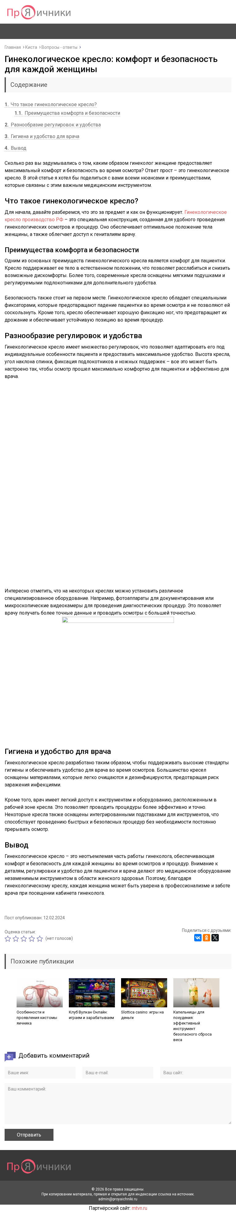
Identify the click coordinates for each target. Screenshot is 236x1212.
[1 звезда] (9, 939)
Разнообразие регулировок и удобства (53, 125)
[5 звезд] (41, 939)
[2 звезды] (17, 939)
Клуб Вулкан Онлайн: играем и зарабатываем (91, 1015)
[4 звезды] (33, 939)
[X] (215, 937)
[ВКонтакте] (198, 937)
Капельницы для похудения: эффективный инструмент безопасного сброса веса (192, 1026)
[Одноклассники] (206, 937)
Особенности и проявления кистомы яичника (37, 1017)
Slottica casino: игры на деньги (142, 1015)
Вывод (15, 148)
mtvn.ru (139, 1208)
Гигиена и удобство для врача (42, 136)
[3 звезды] (25, 939)
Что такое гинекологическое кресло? (51, 104)
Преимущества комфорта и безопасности (67, 113)
